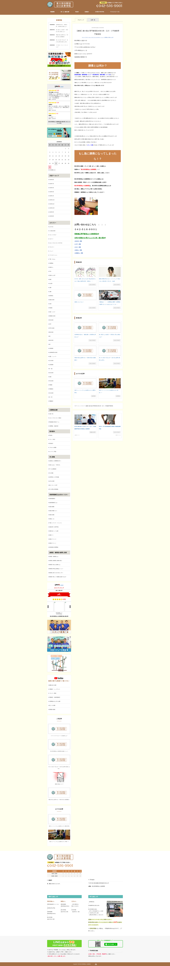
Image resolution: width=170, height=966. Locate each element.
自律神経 (51, 348)
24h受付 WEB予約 (99, 11)
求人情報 (51, 473)
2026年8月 (51, 179)
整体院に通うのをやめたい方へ (56, 572)
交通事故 (106, 37)
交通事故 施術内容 (53, 426)
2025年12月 (51, 199)
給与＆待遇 (51, 481)
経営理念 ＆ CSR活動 (54, 477)
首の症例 (51, 393)
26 (56, 163)
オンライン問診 (52, 451)
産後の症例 (51, 299)
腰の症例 (51, 340)
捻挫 (50, 279)
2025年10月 (51, 208)
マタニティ (51, 247)
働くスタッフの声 (53, 485)
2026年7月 (51, 183)
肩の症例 (51, 320)
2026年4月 (51, 187)
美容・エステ (52, 311)
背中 (50, 324)
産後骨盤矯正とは (53, 502)
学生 (50, 271)
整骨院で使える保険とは (54, 564)
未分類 (50, 283)
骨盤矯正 (51, 401)
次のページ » (118, 435)
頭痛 (50, 376)
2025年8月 (51, 216)
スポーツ (51, 238)
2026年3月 (51, 191)
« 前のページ (77, 435)
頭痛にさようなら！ (79, 302)
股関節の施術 (52, 709)
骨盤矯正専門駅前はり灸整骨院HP (86, 234)
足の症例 (51, 360)
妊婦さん (51, 267)
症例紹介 (87, 11)
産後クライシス (52, 539)
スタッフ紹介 (52, 439)
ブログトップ (81, 19)
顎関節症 (51, 388)
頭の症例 (51, 372)
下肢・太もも (52, 259)
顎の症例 (51, 380)
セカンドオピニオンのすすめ (94, 37)
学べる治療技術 (52, 469)
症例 (50, 303)
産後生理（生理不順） (54, 526)
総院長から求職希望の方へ (55, 460)
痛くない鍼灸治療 (65, 11)
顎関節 (50, 384)
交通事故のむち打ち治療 (54, 701)
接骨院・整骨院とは (53, 556)
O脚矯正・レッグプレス (54, 689)
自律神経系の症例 (53, 352)
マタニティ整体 (52, 693)
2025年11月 (51, 203)
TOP (75, 405)
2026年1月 (51, 195)
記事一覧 (93, 19)
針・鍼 (50, 368)
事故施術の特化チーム (54, 422)
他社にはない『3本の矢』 (55, 464)
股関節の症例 (52, 315)
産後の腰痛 (51, 506)
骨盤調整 (52, 11)
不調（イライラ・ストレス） (55, 522)
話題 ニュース (52, 356)
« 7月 (52, 169)
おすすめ (93, 396)
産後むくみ (51, 518)
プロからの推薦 (52, 447)
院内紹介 (51, 443)
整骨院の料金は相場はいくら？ (56, 568)
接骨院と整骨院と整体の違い (55, 560)
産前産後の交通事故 (53, 547)
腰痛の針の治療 (52, 685)
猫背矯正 (51, 295)
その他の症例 (52, 230)
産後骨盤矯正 (52, 498)
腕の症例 (51, 332)
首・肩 (50, 397)
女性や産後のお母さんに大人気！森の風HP (90, 238)
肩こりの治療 (52, 705)
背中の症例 (51, 328)
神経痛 (50, 307)
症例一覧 (51, 413)
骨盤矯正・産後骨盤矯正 (54, 697)
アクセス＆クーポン (115, 11)
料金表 (77, 11)
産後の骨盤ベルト (53, 510)
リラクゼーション (53, 255)
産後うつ (51, 535)
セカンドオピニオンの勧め (55, 417)
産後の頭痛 (51, 514)
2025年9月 (51, 212)
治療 (50, 287)
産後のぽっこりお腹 (53, 531)
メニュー (102, 37)
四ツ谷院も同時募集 (53, 489)
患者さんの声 (110, 37)
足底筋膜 (51, 364)
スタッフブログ (85, 37)
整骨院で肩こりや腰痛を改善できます (57, 576)
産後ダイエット (52, 543)
